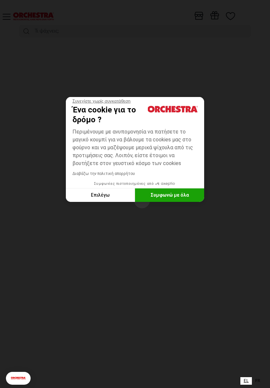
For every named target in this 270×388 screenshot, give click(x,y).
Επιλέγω (100, 195)
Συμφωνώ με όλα (169, 195)
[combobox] (246, 381)
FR (257, 381)
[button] (18, 378)
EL (246, 381)
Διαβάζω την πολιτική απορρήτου (103, 173)
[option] (257, 381)
